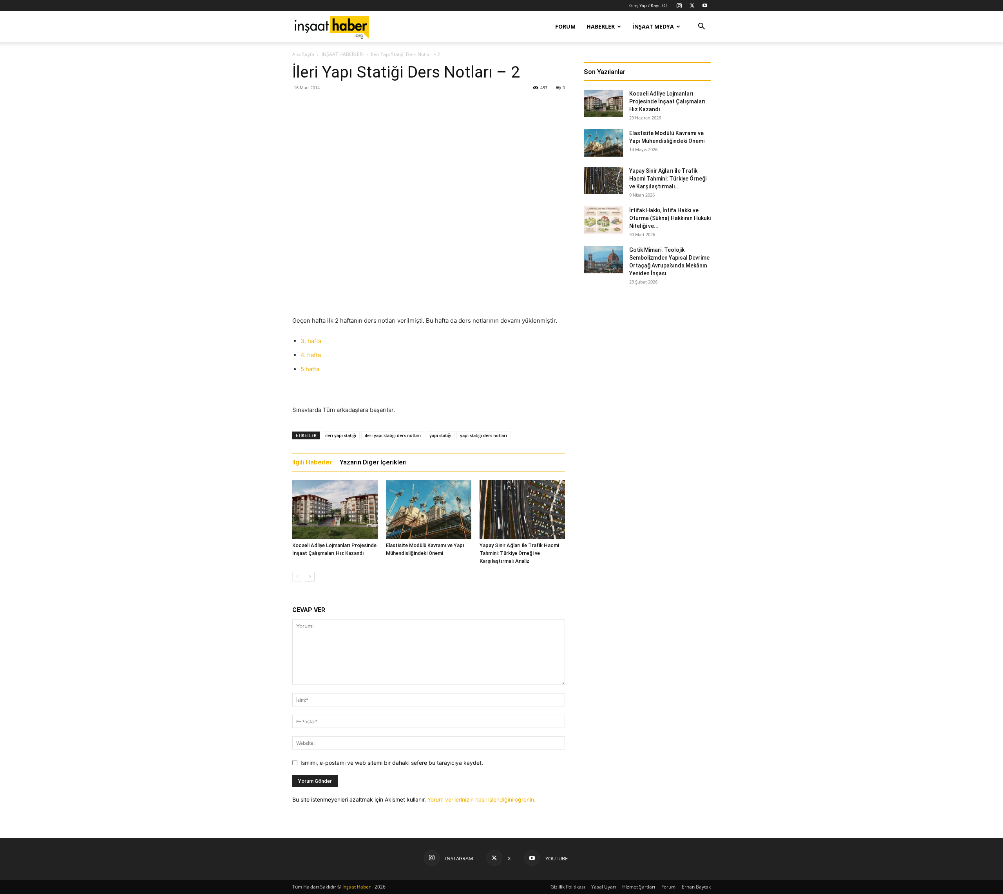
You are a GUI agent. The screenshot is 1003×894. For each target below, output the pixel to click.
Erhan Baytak (696, 886)
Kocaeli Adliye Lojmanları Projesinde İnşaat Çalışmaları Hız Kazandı (667, 101)
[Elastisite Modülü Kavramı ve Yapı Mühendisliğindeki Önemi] (428, 509)
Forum (565, 26)
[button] (701, 27)
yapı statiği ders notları (483, 435)
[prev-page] (297, 577)
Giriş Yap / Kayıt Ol (648, 5)
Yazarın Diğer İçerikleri (373, 462)
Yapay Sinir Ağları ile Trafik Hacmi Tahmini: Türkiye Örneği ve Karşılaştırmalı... (667, 179)
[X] (692, 5)
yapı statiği (440, 435)
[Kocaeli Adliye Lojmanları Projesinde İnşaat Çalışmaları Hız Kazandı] (335, 509)
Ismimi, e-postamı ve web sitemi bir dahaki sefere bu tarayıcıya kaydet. (392, 762)
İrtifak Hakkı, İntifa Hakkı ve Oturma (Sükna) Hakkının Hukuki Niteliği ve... (670, 218)
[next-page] (310, 577)
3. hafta (311, 341)
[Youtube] (705, 5)
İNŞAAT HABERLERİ (343, 54)
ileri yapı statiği (340, 435)
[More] (526, 119)
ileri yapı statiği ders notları (393, 435)
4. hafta (311, 355)
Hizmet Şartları (638, 886)
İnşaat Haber (356, 886)
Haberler (601, 26)
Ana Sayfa (303, 54)
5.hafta (310, 369)
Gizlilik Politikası (567, 886)
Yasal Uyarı (603, 886)
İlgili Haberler (312, 462)
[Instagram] (679, 5)
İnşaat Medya (653, 26)
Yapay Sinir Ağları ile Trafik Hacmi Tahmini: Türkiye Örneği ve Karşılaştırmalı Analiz (519, 553)
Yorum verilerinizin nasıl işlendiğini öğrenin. (481, 799)
